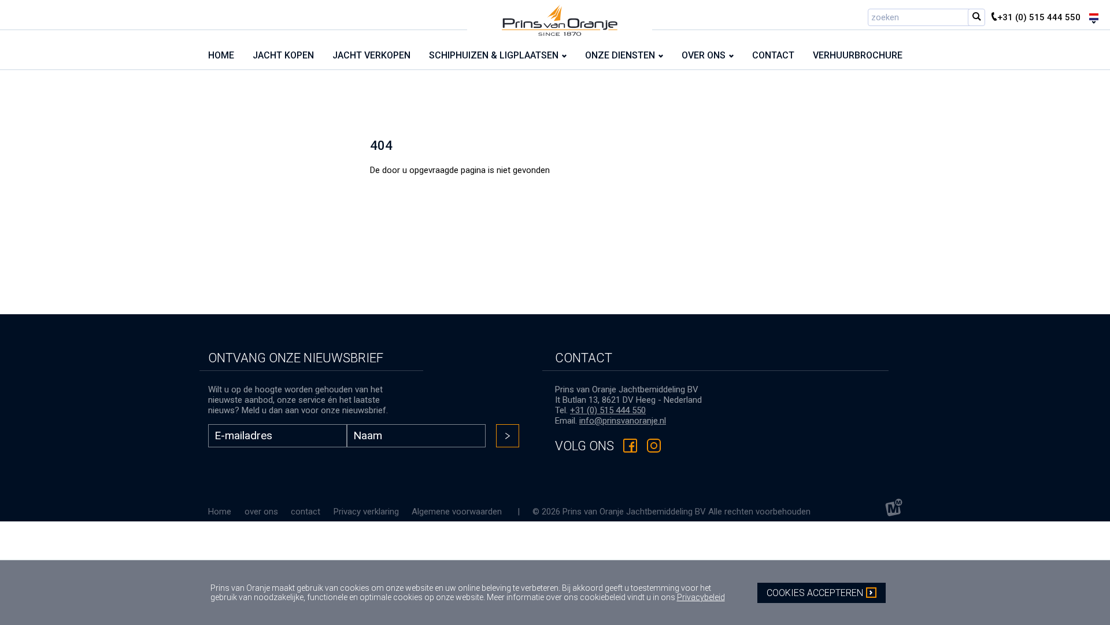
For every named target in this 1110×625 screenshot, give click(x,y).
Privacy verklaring (366, 511)
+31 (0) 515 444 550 (608, 410)
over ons (261, 511)
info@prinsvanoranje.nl (622, 421)
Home (219, 511)
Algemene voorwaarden (457, 511)
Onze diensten (620, 55)
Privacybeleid (701, 597)
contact (305, 511)
